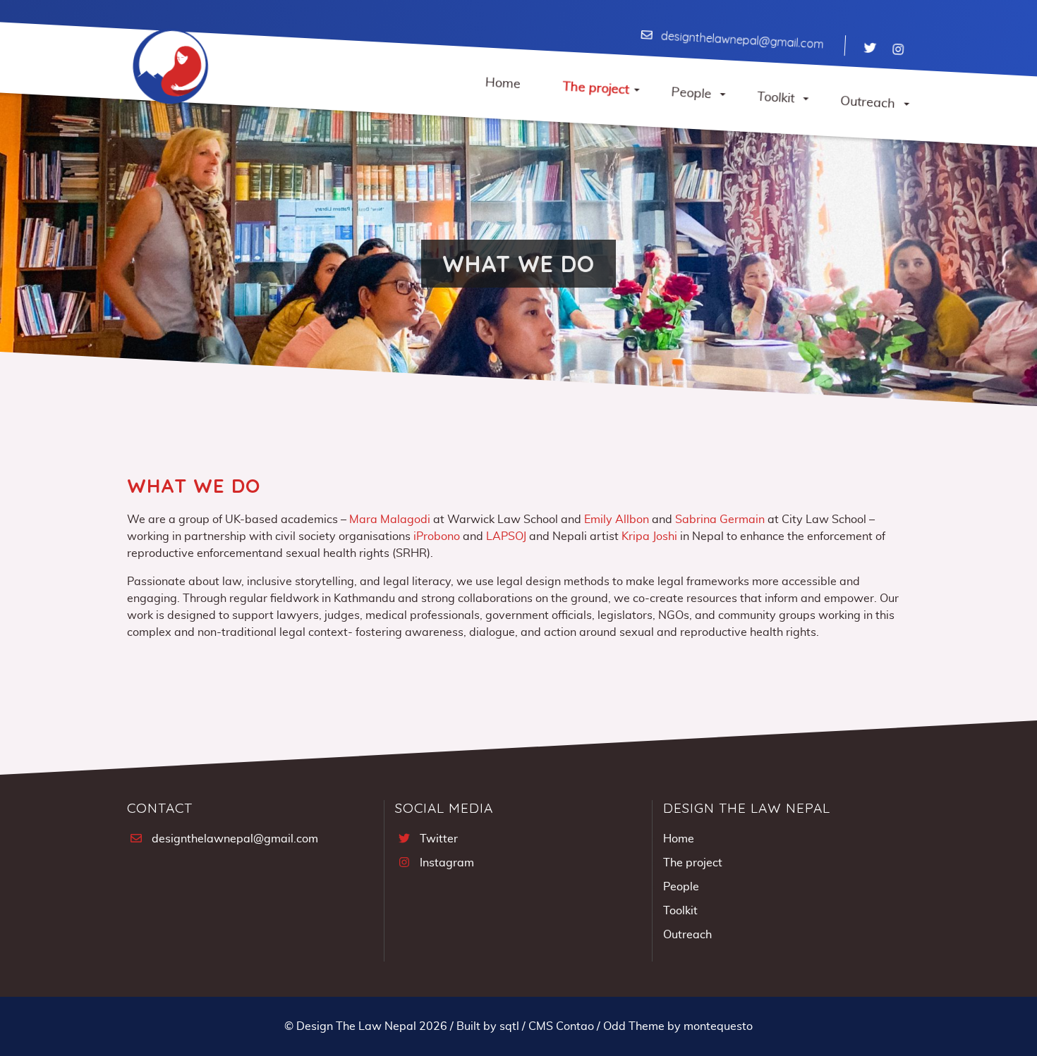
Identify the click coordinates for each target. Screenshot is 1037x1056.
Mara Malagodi (389, 519)
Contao (575, 1026)
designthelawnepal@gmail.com (742, 40)
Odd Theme (634, 1026)
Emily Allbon (616, 519)
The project (692, 862)
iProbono (436, 536)
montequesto (718, 1026)
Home (678, 839)
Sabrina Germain (720, 519)
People (681, 886)
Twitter (439, 839)
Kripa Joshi (649, 536)
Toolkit (680, 910)
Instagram (447, 862)
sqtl (509, 1026)
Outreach (687, 934)
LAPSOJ (506, 536)
